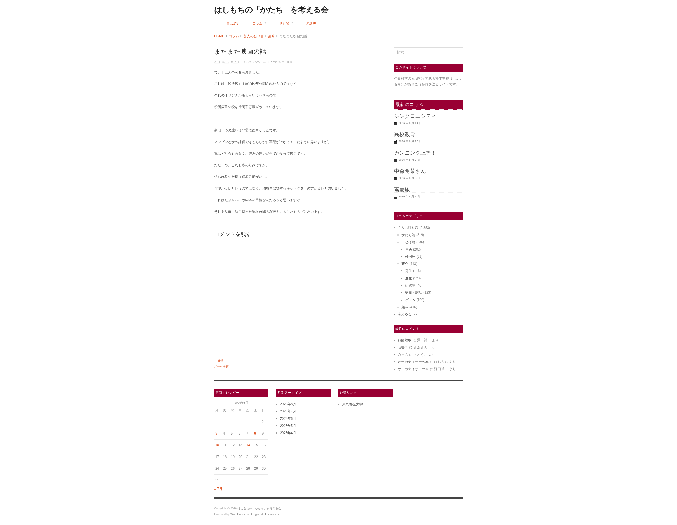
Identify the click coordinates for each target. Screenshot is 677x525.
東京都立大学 (352, 404)
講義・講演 (413, 292)
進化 (408, 278)
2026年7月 (288, 411)
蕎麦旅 (402, 189)
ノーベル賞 (221, 366)
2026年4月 (288, 433)
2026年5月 (288, 426)
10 (217, 445)
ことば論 (408, 242)
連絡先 (311, 23)
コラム (257, 23)
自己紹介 (233, 23)
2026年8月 (288, 404)
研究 (404, 264)
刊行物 (284, 23)
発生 (408, 271)
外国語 (410, 257)
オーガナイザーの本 (413, 362)
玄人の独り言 (276, 62)
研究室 (410, 285)
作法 (221, 360)
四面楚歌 (404, 340)
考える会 (404, 314)
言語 (408, 249)
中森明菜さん (410, 171)
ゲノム (410, 300)
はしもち (254, 62)
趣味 (289, 62)
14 (248, 445)
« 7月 (218, 489)
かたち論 (408, 235)
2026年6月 (288, 419)
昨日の (403, 355)
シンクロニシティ (415, 116)
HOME (219, 36)
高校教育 (404, 134)
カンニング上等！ (415, 153)
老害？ (403, 347)
